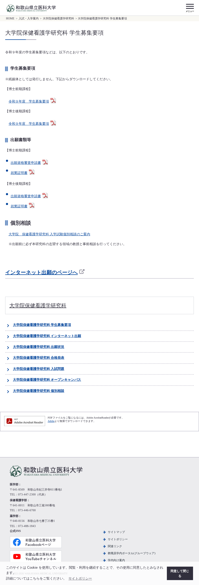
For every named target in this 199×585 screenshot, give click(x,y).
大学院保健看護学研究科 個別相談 (38, 391)
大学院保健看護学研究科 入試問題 (38, 369)
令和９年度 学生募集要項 (29, 101)
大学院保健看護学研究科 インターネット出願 (47, 336)
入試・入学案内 (29, 18)
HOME (10, 18)
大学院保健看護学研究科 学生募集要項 (42, 325)
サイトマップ (116, 531)
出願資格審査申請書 (26, 163)
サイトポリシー (118, 539)
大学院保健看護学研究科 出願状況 (38, 347)
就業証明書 (19, 173)
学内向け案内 (116, 560)
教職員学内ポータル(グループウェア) (131, 553)
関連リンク (115, 546)
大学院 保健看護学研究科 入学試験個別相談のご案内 (49, 234)
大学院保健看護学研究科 (58, 18)
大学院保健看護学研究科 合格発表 (38, 358)
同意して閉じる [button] (179, 573)
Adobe (51, 421)
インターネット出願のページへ (41, 272)
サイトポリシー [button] (80, 578)
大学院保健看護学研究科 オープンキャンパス (47, 380)
